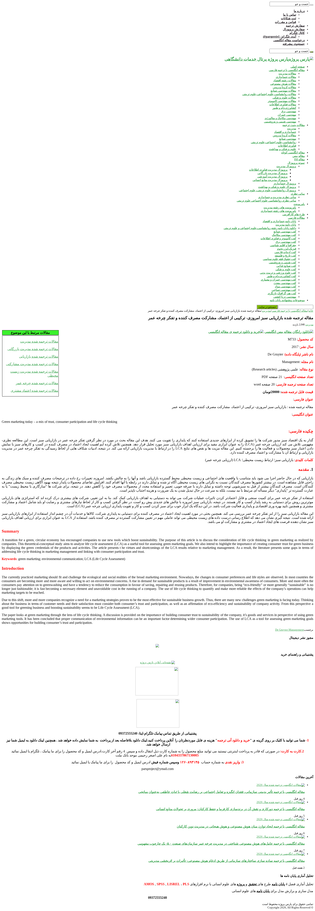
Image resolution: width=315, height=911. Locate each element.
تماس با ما (289, 14)
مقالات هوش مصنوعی (283, 83)
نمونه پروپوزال (296, 162)
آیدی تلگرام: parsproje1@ (279, 36)
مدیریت (291, 128)
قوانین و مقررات (285, 22)
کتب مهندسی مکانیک (284, 235)
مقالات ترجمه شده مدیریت (39, 341)
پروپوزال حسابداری (285, 183)
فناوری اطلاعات (287, 145)
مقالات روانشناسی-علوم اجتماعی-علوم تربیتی (269, 94)
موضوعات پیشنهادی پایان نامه (287, 300)
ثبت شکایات (288, 18)
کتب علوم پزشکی (286, 269)
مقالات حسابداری (286, 77)
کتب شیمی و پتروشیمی (282, 262)
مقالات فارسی (296, 217)
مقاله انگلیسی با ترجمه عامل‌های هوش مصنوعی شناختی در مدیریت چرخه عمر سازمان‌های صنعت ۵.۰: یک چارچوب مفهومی (221, 843)
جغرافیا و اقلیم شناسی (283, 245)
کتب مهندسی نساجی (284, 290)
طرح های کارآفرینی (293, 214)
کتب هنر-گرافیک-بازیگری (282, 293)
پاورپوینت (299, 204)
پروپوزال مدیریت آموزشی (272, 176)
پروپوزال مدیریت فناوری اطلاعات (268, 169)
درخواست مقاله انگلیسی (289, 40)
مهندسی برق (288, 111)
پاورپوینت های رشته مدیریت (280, 207)
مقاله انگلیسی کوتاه (293, 152)
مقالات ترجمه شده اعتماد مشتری (34, 390)
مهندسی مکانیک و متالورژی (280, 118)
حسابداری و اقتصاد (285, 132)
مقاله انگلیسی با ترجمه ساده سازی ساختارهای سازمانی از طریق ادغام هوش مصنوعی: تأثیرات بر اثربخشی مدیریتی (226, 860)
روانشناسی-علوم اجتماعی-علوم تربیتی (273, 142)
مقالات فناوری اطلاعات (282, 104)
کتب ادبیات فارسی (285, 252)
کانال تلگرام (297, 33)
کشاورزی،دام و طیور (284, 107)
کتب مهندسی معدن (285, 283)
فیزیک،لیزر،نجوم (286, 248)
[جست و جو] (311, 5)
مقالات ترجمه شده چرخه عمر (37, 383)
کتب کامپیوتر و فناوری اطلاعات (278, 238)
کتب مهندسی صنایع (285, 231)
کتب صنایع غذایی (286, 265)
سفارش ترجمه (295, 25)
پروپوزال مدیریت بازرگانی (273, 173)
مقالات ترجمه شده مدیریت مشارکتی (32, 364)
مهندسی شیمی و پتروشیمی (280, 121)
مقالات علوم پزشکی (284, 97)
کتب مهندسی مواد (285, 286)
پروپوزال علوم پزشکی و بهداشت (277, 186)
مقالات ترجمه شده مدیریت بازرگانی (33, 349)
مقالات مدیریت (287, 73)
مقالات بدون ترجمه (293, 125)
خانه (310, 310)
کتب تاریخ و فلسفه (285, 255)
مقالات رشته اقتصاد (284, 80)
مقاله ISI (299, 159)
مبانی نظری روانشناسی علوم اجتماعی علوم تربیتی (266, 200)
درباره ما (299, 11)
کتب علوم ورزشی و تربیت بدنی (278, 272)
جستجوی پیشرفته (294, 44)
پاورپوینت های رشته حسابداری (278, 211)
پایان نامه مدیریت (286, 224)
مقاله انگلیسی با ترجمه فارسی (287, 70)
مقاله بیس (298, 156)
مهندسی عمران (287, 114)
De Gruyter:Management (289, 629)
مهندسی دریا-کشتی (284, 296)
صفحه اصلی (298, 66)
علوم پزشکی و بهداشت (282, 149)
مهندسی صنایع (287, 138)
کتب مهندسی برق (286, 241)
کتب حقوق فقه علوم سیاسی (279, 259)
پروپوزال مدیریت (286, 166)
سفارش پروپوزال (294, 29)
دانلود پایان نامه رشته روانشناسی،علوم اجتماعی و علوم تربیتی (260, 228)
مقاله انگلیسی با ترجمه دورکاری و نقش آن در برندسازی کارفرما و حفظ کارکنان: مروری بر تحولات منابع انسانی (230, 809)
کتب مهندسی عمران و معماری (278, 279)
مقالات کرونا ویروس (284, 87)
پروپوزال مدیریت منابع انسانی (270, 180)
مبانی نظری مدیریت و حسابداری (277, 197)
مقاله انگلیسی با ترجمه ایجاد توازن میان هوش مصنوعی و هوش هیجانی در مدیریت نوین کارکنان (241, 826)
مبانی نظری (298, 193)
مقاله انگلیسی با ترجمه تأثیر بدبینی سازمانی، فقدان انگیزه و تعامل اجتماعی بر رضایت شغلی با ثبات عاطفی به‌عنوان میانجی (221, 792)
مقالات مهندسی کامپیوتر (282, 101)
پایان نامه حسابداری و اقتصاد (279, 221)
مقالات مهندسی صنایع (283, 90)
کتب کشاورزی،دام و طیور (281, 276)
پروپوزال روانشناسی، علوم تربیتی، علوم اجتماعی (267, 190)
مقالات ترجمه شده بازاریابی (38, 356)
